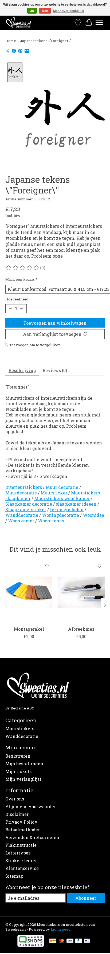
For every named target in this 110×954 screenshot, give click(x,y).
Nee (45, 11)
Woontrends (51, 520)
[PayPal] (78, 941)
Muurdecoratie (21, 492)
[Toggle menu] (99, 22)
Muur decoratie (62, 487)
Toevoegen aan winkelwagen (55, 323)
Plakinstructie (21, 845)
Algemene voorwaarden (31, 806)
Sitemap (14, 876)
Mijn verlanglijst (23, 779)
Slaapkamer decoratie (28, 504)
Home (10, 40)
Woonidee (93, 515)
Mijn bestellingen (24, 763)
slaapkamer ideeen (76, 504)
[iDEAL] (52, 941)
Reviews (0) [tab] (54, 370)
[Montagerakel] (28, 592)
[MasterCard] (61, 941)
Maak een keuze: (21, 279)
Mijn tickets (18, 771)
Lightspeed (61, 929)
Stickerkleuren (21, 860)
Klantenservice (22, 868)
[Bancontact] (87, 941)
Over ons (14, 799)
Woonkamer (21, 520)
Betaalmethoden (23, 829)
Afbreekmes (81, 629)
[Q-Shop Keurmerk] (30, 945)
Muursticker (54, 492)
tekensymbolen (67, 509)
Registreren (17, 756)
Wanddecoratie (21, 515)
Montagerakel (29, 629)
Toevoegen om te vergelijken (35, 344)
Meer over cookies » (68, 11)
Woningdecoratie (60, 515)
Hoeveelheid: (17, 299)
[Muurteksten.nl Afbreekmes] (81, 592)
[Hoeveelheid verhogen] (21, 308)
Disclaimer (17, 814)
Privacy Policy (21, 822)
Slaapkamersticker (25, 509)
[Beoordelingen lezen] (22, 268)
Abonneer (85, 898)
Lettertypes (17, 853)
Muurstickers (19, 728)
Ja (32, 11)
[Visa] (69, 941)
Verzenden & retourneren (32, 837)
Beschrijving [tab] (22, 370)
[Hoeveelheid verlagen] (10, 308)
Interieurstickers (23, 487)
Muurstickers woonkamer (62, 498)
